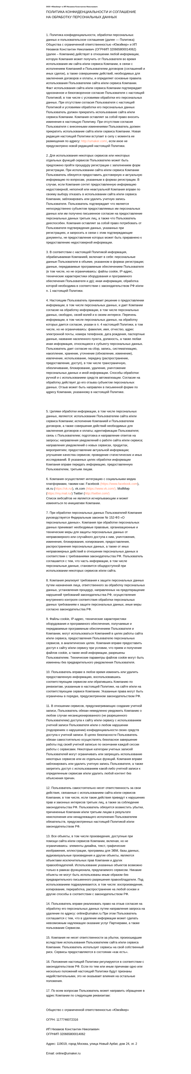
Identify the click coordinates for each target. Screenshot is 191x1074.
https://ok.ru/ (63, 488)
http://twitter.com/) (97, 493)
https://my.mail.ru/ (59, 493)
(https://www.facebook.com (118, 483)
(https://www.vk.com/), (101, 488)
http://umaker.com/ (94, 141)
